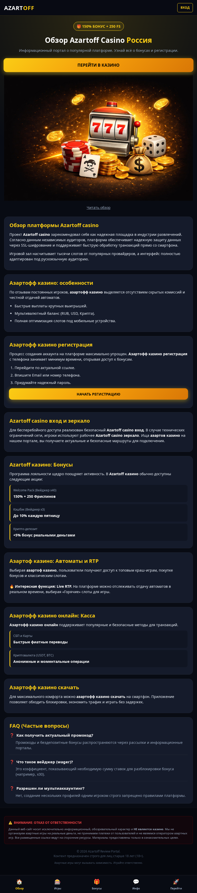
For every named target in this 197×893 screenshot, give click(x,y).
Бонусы (97, 884)
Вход (185, 7)
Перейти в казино (98, 65)
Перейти (176, 884)
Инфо (136, 884)
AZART (19, 8)
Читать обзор (99, 207)
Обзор (19, 884)
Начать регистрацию (99, 393)
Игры (57, 884)
